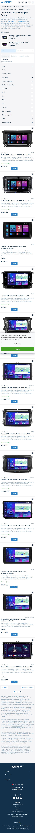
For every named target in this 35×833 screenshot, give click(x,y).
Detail (14, 169)
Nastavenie (17, 344)
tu (18, 339)
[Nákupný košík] (28, 2)
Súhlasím (17, 349)
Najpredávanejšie (24, 56)
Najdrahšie (14, 56)
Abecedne (5, 59)
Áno (17, 85)
